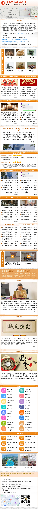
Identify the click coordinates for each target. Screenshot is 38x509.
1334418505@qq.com (14, 486)
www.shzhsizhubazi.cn (21, 39)
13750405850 (21, 33)
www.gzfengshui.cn (6, 43)
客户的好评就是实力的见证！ (29, 121)
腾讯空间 (19, 473)
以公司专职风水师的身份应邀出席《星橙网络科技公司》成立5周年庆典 (29, 116)
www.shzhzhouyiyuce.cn (20, 43)
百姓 (8, 475)
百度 (30, 473)
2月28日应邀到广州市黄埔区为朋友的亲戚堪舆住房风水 (29, 118)
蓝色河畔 (25, 473)
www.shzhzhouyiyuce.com (8, 41)
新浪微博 (14, 473)
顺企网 (3, 473)
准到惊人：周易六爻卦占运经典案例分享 (29, 114)
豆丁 (5, 475)
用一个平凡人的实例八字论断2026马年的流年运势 (29, 119)
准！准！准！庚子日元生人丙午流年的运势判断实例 (29, 112)
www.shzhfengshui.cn (7, 39)
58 (2, 475)
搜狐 (33, 473)
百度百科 (8, 473)
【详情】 (15, 97)
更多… (35, 123)
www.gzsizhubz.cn (23, 41)
